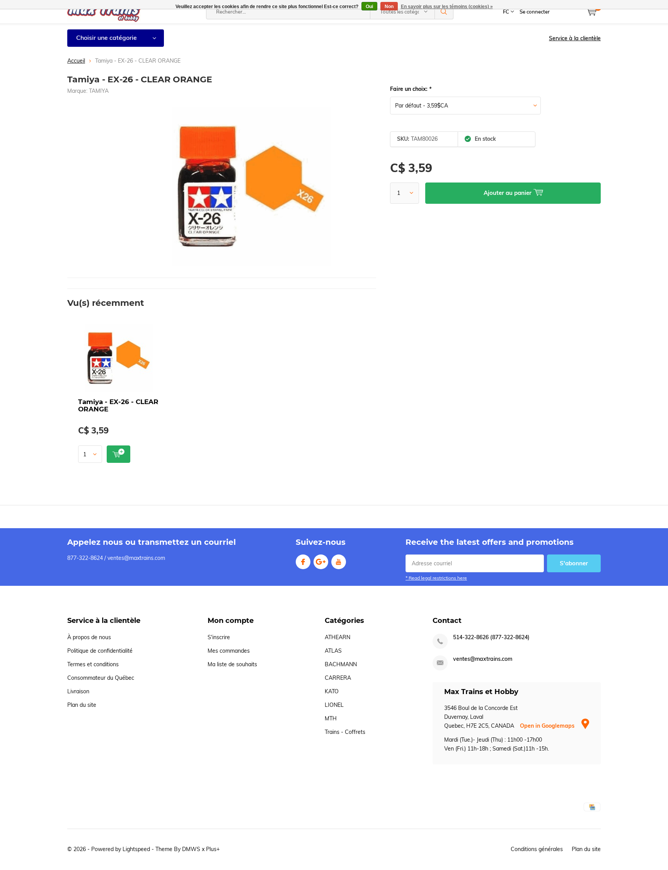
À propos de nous (89, 637)
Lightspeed (136, 849)
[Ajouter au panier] (118, 454)
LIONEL (334, 704)
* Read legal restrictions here (436, 578)
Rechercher (444, 11)
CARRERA (338, 677)
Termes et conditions (93, 664)
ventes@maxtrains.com (482, 659)
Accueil (76, 60)
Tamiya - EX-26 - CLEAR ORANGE (118, 405)
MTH (331, 718)
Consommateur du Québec (100, 677)
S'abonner (574, 563)
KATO (332, 691)
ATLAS (333, 650)
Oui (369, 6)
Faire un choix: (410, 88)
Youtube (338, 561)
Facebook (303, 561)
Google (321, 561)
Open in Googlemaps (548, 725)
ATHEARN (337, 637)
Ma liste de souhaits (232, 664)
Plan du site (81, 704)
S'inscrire (219, 637)
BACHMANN (341, 664)
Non (389, 6)
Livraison (78, 691)
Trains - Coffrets (345, 731)
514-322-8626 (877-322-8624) (491, 637)
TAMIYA (99, 90)
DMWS (191, 849)
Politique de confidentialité (100, 650)
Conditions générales (537, 849)
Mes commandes (229, 650)
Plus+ (213, 849)
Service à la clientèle (575, 38)
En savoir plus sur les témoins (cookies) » (447, 6)
